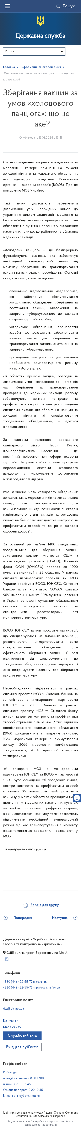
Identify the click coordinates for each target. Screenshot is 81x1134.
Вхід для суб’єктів (22, 1047)
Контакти (10, 1021)
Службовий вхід (22, 1036)
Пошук (69, 6)
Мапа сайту (12, 1027)
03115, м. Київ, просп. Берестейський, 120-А (37, 953)
